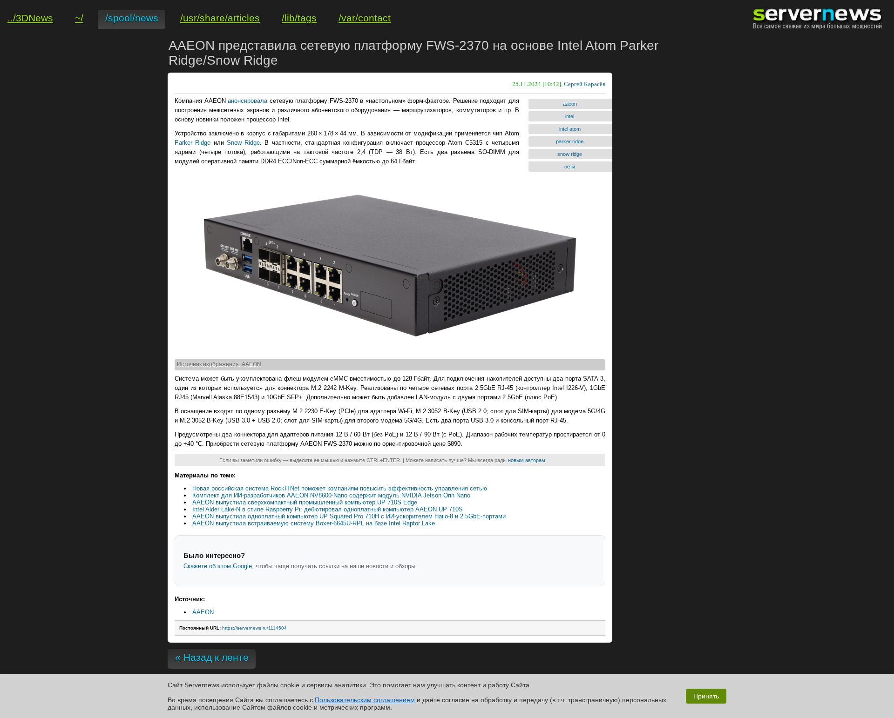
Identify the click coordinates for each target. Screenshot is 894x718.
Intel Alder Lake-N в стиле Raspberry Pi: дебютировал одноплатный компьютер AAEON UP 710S (327, 509)
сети (569, 166)
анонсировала (247, 100)
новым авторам (526, 460)
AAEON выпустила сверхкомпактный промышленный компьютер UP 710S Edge (304, 502)
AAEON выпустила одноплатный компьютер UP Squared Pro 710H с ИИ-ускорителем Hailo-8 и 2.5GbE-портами (349, 516)
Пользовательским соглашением (365, 700)
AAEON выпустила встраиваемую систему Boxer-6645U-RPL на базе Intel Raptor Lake (313, 523)
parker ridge (569, 141)
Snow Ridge (243, 142)
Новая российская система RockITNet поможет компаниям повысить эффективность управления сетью (339, 488)
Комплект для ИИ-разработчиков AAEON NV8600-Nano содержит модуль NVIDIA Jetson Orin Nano (331, 495)
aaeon (570, 104)
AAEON (203, 612)
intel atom (570, 129)
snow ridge (569, 154)
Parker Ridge (192, 142)
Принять (706, 696)
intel (569, 116)
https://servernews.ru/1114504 (254, 628)
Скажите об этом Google (217, 566)
